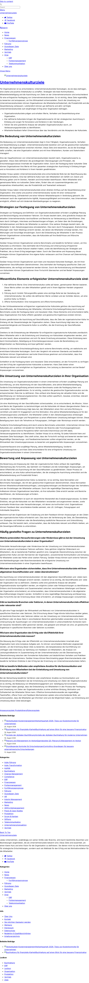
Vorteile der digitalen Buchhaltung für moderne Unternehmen (61, 735)
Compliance (9, 777)
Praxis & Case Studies (13, 811)
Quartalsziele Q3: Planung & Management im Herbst (59, 741)
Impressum (9, 928)
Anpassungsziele (7, 710)
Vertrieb (7, 52)
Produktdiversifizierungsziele (27, 710)
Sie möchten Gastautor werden (17, 922)
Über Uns (8, 916)
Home (6, 32)
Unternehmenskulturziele (22, 82)
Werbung (8, 925)
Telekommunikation (17, 63)
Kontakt (7, 919)
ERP (10, 58)
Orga (6, 55)
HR (5, 796)
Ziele (6, 980)
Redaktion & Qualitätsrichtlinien (17, 933)
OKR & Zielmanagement (14, 808)
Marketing (8, 49)
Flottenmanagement (17, 61)
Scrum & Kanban (11, 816)
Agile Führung (10, 762)
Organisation (9, 971)
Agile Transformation (13, 765)
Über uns (8, 66)
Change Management (13, 774)
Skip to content (6, 1)
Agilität (7, 768)
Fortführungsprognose (18, 41)
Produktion (8, 814)
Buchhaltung (9, 771)
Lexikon (7, 968)
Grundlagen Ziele (11, 46)
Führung (7, 44)
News (6, 35)
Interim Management (13, 799)
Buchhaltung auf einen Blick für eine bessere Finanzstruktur (61, 729)
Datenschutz (9, 931)
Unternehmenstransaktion (15, 825)
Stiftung (7, 819)
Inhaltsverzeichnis (12, 936)
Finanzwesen (10, 38)
